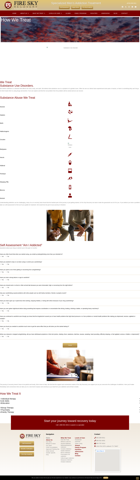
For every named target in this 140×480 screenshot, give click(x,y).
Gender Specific (50, 453)
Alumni (68, 13)
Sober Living (78, 443)
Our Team (49, 445)
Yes (3, 256)
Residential (78, 439)
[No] (137, 478)
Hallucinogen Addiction (67, 458)
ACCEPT (106, 477)
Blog (115, 13)
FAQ (47, 454)
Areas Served (50, 451)
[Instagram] (129, 7)
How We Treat (65, 439)
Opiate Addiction (65, 450)
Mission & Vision (51, 443)
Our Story (49, 442)
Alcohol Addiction (66, 443)
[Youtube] (135, 7)
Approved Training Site (52, 449)
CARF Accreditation (51, 447)
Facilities (78, 449)
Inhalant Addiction (66, 462)
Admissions (105, 13)
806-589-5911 (132, 3)
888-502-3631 (100, 440)
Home (14, 13)
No (8, 256)
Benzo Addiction (65, 452)
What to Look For (66, 441)
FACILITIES (93, 13)
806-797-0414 (100, 443)
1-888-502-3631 (64, 425)
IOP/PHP (77, 441)
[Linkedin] (132, 7)
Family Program (80, 13)
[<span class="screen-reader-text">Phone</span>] (95, 437)
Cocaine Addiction (66, 449)
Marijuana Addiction (66, 460)
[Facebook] (122, 7)
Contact (124, 13)
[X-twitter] (126, 7)
